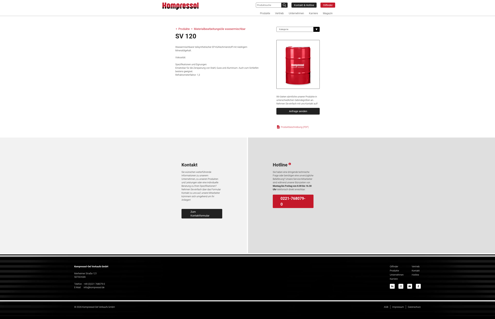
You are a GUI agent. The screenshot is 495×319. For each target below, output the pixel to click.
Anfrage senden (298, 111)
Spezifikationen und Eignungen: (191, 64)
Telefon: (78, 284)
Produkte (184, 29)
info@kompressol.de (89, 287)
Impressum (398, 307)
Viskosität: (180, 57)
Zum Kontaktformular (200, 213)
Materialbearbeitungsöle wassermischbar (219, 29)
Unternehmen (397, 274)
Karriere (394, 278)
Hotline (415, 274)
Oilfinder (328, 5)
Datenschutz (414, 307)
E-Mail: (77, 287)
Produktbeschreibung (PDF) (294, 127)
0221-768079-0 (293, 201)
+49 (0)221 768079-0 (89, 284)
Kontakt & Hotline (304, 5)
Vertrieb (416, 266)
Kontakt (416, 270)
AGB (386, 307)
